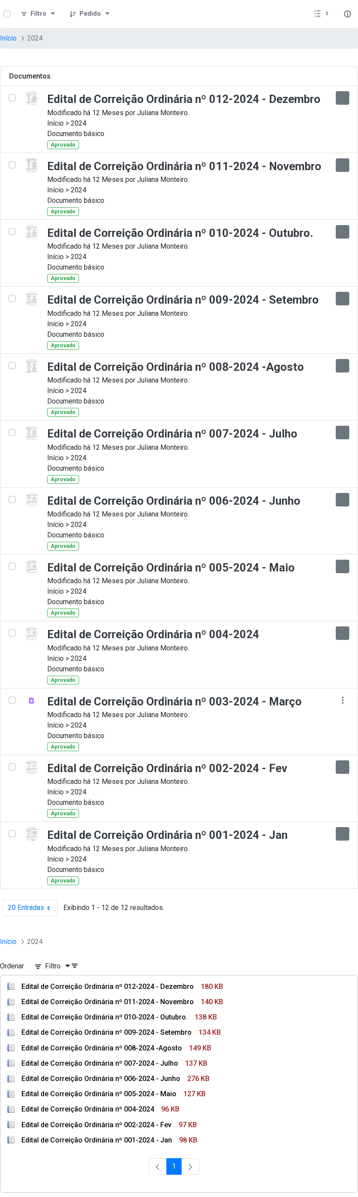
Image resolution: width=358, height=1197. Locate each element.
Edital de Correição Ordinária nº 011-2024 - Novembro (184, 166)
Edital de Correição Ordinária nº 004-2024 (153, 634)
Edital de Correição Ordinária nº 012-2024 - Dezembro (183, 99)
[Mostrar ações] (342, 98)
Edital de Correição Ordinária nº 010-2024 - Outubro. (180, 232)
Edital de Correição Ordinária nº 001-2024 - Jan (167, 834)
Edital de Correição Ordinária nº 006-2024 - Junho (173, 500)
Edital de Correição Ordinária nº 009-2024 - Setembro (183, 299)
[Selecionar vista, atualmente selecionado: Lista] (322, 14)
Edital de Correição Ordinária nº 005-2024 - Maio (171, 567)
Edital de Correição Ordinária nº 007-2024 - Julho (172, 433)
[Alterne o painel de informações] (348, 14)
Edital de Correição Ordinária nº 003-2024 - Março (174, 701)
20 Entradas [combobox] (33, 909)
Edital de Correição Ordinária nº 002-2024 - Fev (167, 768)
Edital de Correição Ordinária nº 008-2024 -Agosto (175, 366)
